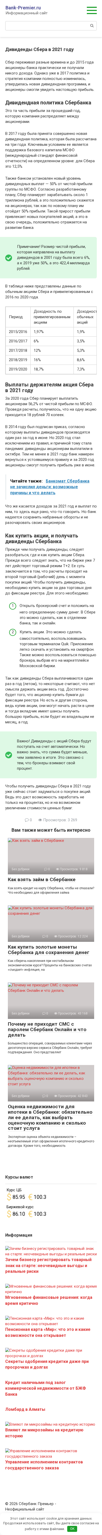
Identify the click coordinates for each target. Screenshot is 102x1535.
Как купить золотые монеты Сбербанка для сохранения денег (48, 949)
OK (72, 1529)
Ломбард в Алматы (25, 1409)
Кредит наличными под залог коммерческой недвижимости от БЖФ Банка (45, 1388)
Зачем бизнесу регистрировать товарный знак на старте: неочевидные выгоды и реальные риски (48, 1265)
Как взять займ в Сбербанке (42, 879)
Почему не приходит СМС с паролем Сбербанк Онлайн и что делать (47, 1029)
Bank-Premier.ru (23, 7)
